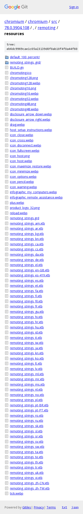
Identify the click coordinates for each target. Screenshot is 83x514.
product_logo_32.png (25, 208)
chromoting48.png (23, 104)
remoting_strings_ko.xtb (27, 358)
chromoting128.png (24, 78)
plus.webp (17, 203)
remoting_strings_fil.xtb (26, 301)
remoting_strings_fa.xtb (26, 291)
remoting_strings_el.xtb (26, 265)
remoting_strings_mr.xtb (27, 379)
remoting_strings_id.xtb (26, 332)
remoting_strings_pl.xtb (26, 400)
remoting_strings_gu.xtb (27, 312)
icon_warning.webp (23, 187)
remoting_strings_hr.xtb (26, 322)
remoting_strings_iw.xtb (26, 343)
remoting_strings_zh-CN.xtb (29, 483)
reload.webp (18, 213)
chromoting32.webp (24, 99)
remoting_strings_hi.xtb (26, 317)
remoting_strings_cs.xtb (26, 249)
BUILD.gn (17, 67)
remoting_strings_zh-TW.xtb (30, 488)
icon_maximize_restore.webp (30, 166)
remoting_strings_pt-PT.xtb (29, 410)
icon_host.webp (21, 161)
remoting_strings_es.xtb (27, 280)
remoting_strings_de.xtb (27, 260)
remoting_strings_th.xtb (26, 462)
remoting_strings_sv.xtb (26, 441)
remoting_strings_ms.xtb (27, 384)
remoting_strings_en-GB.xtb (29, 270)
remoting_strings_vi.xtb (26, 478)
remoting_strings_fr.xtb (26, 306)
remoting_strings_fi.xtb (26, 296)
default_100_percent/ (25, 57)
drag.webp (17, 124)
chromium (14, 21)
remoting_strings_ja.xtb (26, 348)
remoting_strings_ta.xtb (26, 452)
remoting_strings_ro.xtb (26, 415)
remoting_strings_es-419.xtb (30, 275)
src (54, 21)
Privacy (39, 507)
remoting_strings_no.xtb (27, 395)
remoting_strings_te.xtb (26, 457)
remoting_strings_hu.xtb (27, 327)
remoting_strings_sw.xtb (27, 447)
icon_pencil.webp (22, 182)
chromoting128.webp (25, 83)
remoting (47, 27)
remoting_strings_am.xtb (27, 223)
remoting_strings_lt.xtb (26, 363)
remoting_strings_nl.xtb (26, 389)
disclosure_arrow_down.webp (31, 114)
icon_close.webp (21, 135)
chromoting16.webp (24, 93)
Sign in (74, 7)
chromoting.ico (20, 73)
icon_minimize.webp (24, 171)
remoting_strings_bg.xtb (27, 234)
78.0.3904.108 (16, 27)
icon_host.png (20, 156)
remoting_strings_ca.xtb (27, 244)
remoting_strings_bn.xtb (27, 239)
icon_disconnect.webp (25, 145)
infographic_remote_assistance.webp (36, 197)
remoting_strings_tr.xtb (26, 467)
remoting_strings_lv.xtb (26, 369)
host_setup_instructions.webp (31, 130)
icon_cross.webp (21, 140)
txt (64, 507)
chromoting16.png (23, 88)
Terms (51, 507)
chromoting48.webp (24, 109)
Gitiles (26, 507)
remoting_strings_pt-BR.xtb (29, 405)
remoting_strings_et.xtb (26, 285)
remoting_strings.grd (24, 218)
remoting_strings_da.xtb (27, 254)
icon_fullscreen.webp (24, 150)
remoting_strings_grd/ (25, 62)
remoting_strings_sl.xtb (26, 431)
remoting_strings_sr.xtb (26, 436)
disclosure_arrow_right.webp (30, 119)
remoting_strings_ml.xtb (27, 374)
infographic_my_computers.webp (33, 192)
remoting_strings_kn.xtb (27, 353)
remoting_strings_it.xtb (26, 338)
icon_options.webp (23, 176)
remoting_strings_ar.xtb (26, 228)
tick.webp (16, 493)
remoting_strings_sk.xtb (26, 426)
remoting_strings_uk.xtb (27, 473)
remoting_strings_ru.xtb (26, 420)
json (75, 507)
